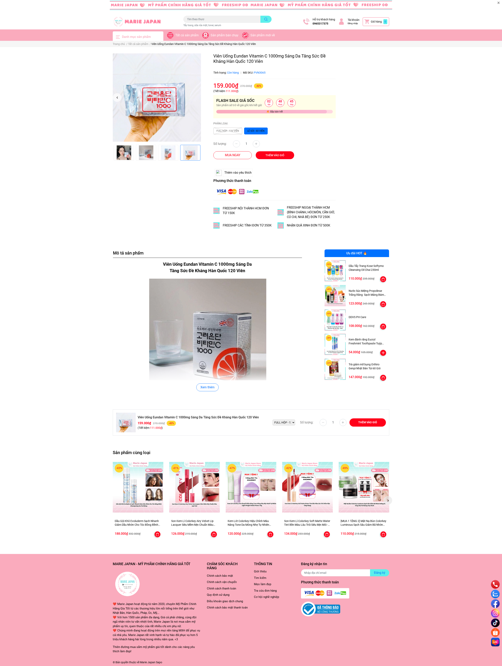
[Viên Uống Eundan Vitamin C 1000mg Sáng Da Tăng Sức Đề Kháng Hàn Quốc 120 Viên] (157, 97)
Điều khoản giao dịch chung (225, 601)
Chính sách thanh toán (221, 588)
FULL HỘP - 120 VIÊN (227, 131)
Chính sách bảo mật (220, 576)
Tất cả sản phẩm (187, 35)
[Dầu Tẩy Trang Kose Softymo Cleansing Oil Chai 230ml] (335, 270)
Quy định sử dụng (218, 595)
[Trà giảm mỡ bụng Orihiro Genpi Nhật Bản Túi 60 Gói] (335, 369)
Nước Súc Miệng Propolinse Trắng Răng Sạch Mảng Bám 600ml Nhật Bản (366, 294)
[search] (266, 19)
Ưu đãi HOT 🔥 (356, 253)
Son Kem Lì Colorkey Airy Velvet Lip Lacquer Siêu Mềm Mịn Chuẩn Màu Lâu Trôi (192, 524)
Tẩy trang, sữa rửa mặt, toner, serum (202, 25)
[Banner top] (251, 7)
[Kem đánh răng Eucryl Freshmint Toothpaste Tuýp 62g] (335, 344)
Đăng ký (379, 573)
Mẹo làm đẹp (262, 584)
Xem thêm (207, 387)
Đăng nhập (353, 23)
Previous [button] (117, 97)
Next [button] (388, 500)
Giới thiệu (260, 571)
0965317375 (320, 23)
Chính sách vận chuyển (222, 582)
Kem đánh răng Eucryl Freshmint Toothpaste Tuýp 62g (365, 343)
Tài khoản (353, 19)
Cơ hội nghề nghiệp (266, 597)
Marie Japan (147, 662)
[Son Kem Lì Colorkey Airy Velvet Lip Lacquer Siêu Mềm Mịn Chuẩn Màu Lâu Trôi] (194, 487)
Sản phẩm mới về (262, 35)
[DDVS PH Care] (335, 320)
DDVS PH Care (357, 317)
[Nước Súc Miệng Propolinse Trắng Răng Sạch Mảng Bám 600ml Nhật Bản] (335, 295)
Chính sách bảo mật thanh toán (227, 607)
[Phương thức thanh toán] (237, 191)
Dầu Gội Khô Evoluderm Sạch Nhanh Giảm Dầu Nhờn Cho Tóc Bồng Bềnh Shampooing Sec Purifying (137, 524)
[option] (157, 97)
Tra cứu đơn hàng (265, 590)
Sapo (159, 662)
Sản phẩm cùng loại (131, 452)
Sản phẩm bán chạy (224, 35)
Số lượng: (220, 144)
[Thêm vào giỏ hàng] (383, 353)
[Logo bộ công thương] (320, 609)
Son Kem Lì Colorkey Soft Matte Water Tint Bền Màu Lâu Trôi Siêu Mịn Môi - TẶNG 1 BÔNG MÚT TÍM (307, 524)
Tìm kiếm (260, 578)
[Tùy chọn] (383, 279)
